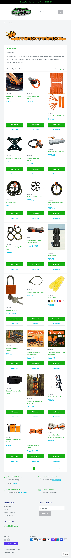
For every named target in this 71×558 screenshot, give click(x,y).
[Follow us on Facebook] (5, 539)
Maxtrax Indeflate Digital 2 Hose (56, 203)
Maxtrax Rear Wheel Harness (12, 349)
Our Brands (7, 506)
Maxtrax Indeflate (11, 202)
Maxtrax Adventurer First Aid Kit (13, 97)
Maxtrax (11, 23)
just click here (23, 492)
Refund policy (8, 515)
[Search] (60, 12)
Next (60, 469)
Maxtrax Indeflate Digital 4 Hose (14, 248)
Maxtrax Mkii (52, 298)
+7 (63, 301)
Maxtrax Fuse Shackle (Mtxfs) (33, 159)
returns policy (56, 479)
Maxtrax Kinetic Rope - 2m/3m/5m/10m (34, 241)
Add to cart (14, 124)
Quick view (14, 129)
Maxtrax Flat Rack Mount (13, 158)
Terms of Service (9, 512)
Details (14, 483)
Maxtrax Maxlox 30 (11, 310)
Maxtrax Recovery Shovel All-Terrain (34, 402)
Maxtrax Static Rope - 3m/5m (33, 446)
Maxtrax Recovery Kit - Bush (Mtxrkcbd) (56, 353)
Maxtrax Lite (52, 255)
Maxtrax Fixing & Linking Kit (56, 116)
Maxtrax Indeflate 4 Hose (34, 197)
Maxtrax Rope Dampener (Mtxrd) (13, 441)
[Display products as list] (63, 69)
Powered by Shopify (9, 552)
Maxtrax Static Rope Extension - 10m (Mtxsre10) (56, 436)
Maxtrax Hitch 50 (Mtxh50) (56, 151)
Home (5, 23)
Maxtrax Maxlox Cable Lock (35, 292)
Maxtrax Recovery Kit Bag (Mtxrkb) (13, 392)
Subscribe (45, 513)
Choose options (14, 169)
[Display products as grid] (60, 69)
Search (6, 509)
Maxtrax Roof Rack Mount (56, 397)
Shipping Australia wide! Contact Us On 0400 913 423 (36, 2)
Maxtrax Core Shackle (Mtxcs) (33, 97)
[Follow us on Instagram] (8, 539)
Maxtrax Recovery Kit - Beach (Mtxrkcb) (34, 353)
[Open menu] (5, 12)
